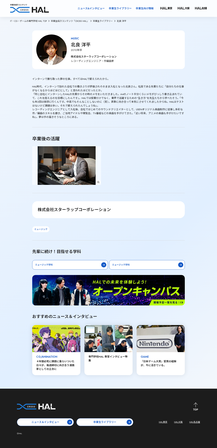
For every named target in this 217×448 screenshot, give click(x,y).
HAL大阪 (178, 422)
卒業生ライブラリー (120, 8)
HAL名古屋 (194, 422)
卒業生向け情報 (145, 8)
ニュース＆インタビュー (45, 422)
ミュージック (40, 229)
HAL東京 (163, 422)
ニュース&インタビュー (91, 8)
